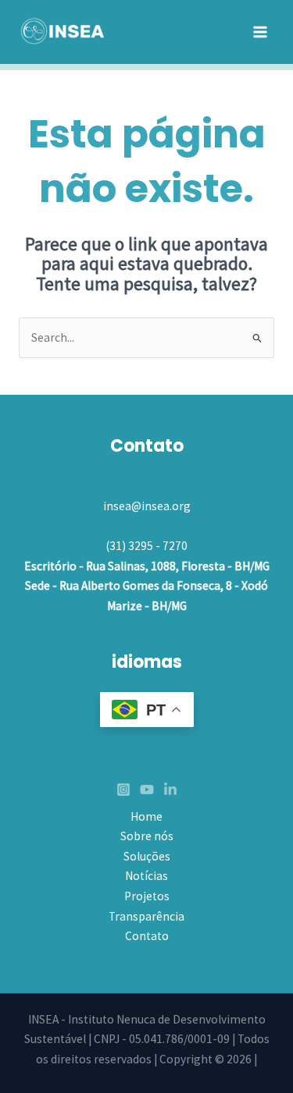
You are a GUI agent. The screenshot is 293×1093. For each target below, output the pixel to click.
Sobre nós (146, 836)
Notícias (146, 875)
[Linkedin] (170, 789)
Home (146, 816)
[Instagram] (123, 789)
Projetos (147, 896)
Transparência (146, 916)
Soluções (146, 856)
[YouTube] (147, 789)
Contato (147, 935)
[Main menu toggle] (260, 31)
